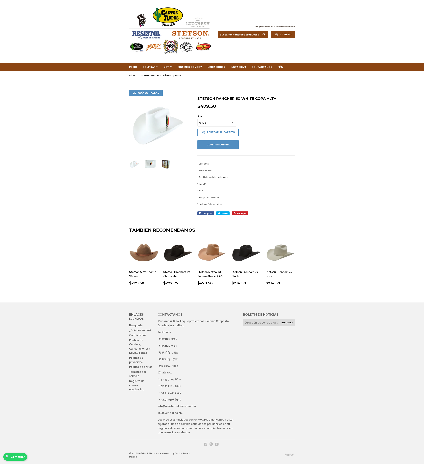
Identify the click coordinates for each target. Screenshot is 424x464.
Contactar (18, 456)
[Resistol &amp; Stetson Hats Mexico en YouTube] (217, 444)
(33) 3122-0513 (168, 345)
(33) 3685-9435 (168, 352)
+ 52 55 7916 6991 (170, 399)
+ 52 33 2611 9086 (170, 386)
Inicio (133, 67)
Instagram (238, 67)
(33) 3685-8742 (168, 359)
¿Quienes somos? (190, 67)
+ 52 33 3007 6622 (170, 379)
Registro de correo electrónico (136, 385)
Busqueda (136, 325)
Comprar (149, 67)
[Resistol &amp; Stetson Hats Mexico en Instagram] (211, 444)
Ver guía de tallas (146, 92)
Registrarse (262, 26)
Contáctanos (137, 335)
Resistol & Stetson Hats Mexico (154, 453)
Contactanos (262, 67)
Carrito (285, 34)
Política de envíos (140, 366)
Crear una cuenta (284, 26)
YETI (167, 67)
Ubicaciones (216, 67)
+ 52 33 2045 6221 (170, 392)
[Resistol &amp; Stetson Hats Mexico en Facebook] (205, 444)
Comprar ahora (218, 144)
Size (199, 116)
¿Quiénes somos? (140, 330)
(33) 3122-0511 (168, 338)
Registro (287, 322)
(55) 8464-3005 (168, 365)
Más (280, 67)
